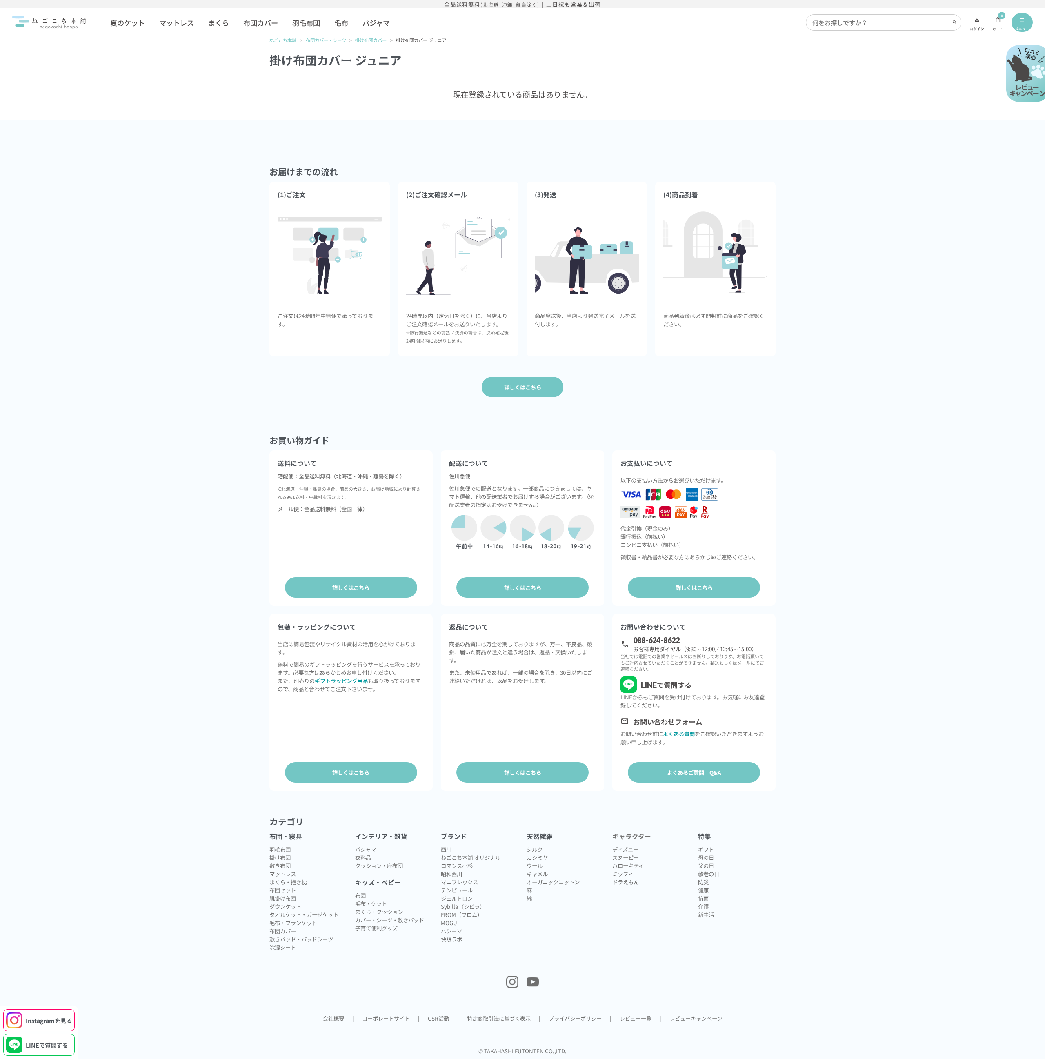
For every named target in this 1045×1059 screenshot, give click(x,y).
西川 (446, 849)
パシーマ (451, 931)
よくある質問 (679, 734)
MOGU (449, 923)
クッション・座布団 (379, 865)
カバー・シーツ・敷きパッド (389, 920)
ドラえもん (625, 882)
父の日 (706, 865)
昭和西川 (451, 874)
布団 (360, 895)
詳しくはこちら (350, 587)
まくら (218, 23)
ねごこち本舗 (282, 40)
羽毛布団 (306, 23)
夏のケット (127, 23)
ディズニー (625, 849)
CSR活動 (438, 1018)
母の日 (706, 857)
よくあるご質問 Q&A (694, 772)
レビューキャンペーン (695, 1018)
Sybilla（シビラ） (463, 906)
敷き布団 (280, 865)
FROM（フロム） (461, 914)
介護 (703, 906)
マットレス (176, 23)
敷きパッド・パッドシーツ (301, 939)
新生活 (706, 914)
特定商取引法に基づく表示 (499, 1018)
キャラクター (631, 836)
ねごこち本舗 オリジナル (470, 857)
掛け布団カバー (371, 40)
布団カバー (260, 23)
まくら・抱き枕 (288, 882)
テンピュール (457, 890)
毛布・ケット (371, 903)
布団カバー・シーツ (326, 40)
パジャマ (376, 23)
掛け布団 (280, 857)
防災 (703, 882)
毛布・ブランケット (293, 923)
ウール (535, 865)
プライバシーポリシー (575, 1018)
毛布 (341, 23)
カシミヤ (537, 857)
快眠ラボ (451, 939)
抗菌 (703, 898)
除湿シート (282, 947)
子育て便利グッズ (376, 928)
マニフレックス (459, 882)
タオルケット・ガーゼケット (303, 914)
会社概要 (333, 1018)
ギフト (706, 849)
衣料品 (363, 857)
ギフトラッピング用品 (341, 680)
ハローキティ (628, 865)
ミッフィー (625, 874)
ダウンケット (285, 906)
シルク (535, 849)
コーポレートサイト (386, 1018)
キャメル (537, 874)
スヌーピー (625, 857)
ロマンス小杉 (457, 865)
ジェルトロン (457, 898)
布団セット (282, 890)
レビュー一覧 (635, 1018)
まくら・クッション (379, 912)
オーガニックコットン (553, 882)
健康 (703, 890)
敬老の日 (708, 874)
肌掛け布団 (282, 898)
